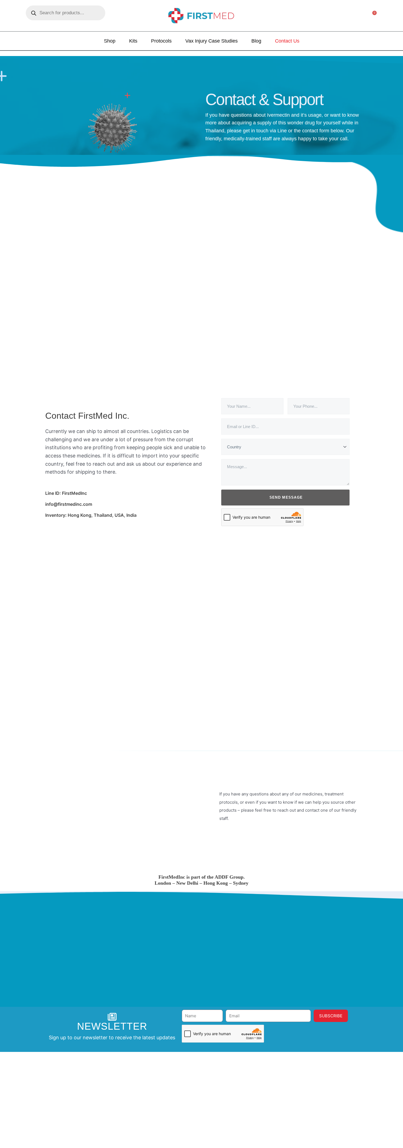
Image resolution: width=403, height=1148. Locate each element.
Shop (109, 41)
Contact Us (287, 41)
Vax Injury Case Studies (211, 41)
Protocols (161, 41)
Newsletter (112, 1026)
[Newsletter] (112, 1016)
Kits (133, 41)
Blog (256, 41)
